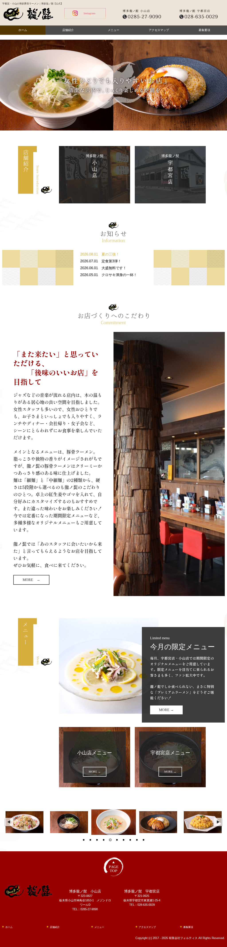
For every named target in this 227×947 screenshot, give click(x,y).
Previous (8, 822)
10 (143, 840)
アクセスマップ (159, 30)
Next (218, 822)
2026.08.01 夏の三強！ (99, 254)
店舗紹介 (68, 30)
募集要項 (204, 30)
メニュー (113, 30)
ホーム (22, 30)
